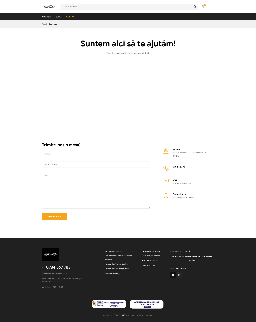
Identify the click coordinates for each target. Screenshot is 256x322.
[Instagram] (179, 275)
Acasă (44, 24)
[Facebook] (173, 275)
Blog (58, 17)
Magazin (46, 17)
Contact (71, 17)
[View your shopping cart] (202, 6)
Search (194, 7)
